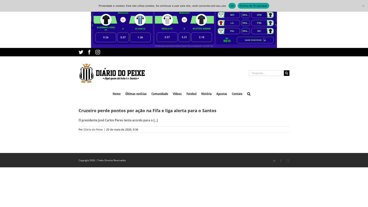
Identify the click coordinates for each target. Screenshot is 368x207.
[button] (249, 93)
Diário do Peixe (93, 129)
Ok (232, 5)
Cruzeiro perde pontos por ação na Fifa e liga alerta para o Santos (147, 110)
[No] (363, 6)
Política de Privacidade (253, 5)
